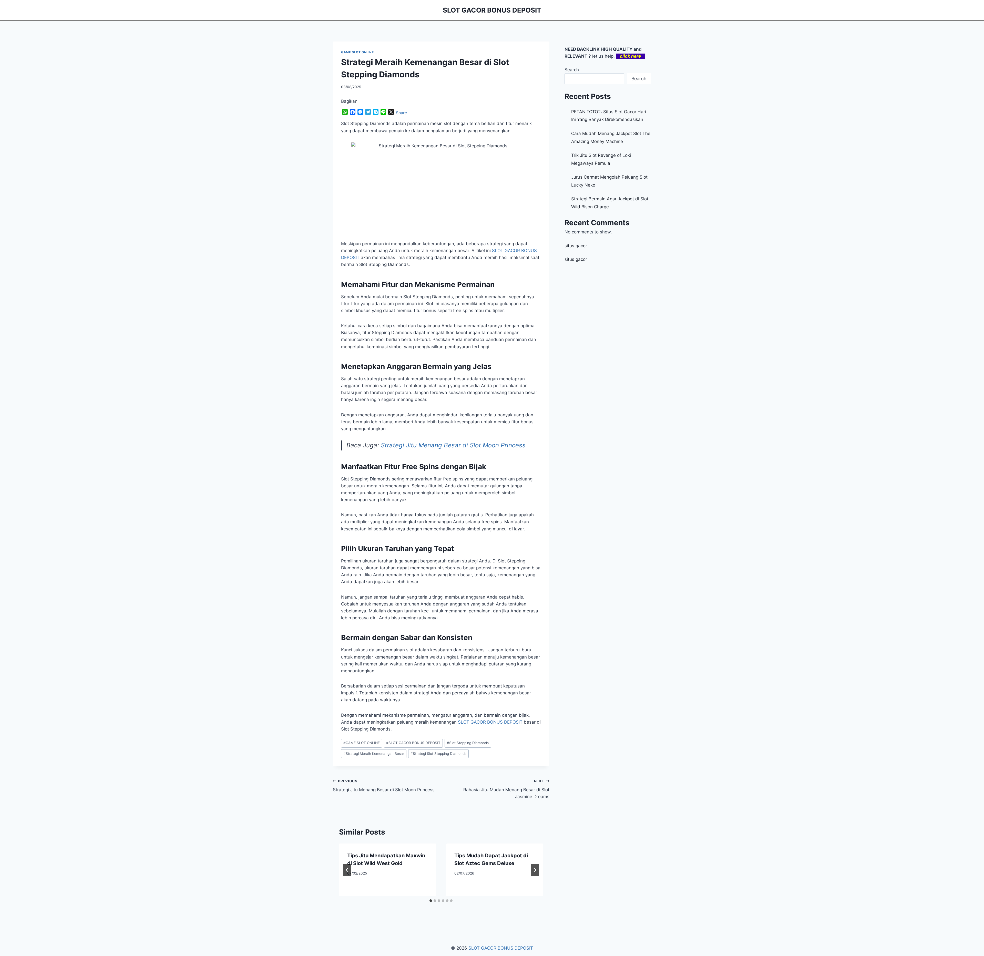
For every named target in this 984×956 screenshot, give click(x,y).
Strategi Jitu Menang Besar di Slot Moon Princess (453, 445)
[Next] (535, 870)
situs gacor (576, 245)
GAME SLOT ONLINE (357, 52)
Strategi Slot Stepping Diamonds (438, 754)
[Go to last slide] (347, 870)
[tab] (430, 900)
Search (572, 69)
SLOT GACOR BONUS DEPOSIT (490, 722)
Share (401, 112)
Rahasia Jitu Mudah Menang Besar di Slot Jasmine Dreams (506, 789)
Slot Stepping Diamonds (468, 743)
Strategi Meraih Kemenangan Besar (373, 754)
